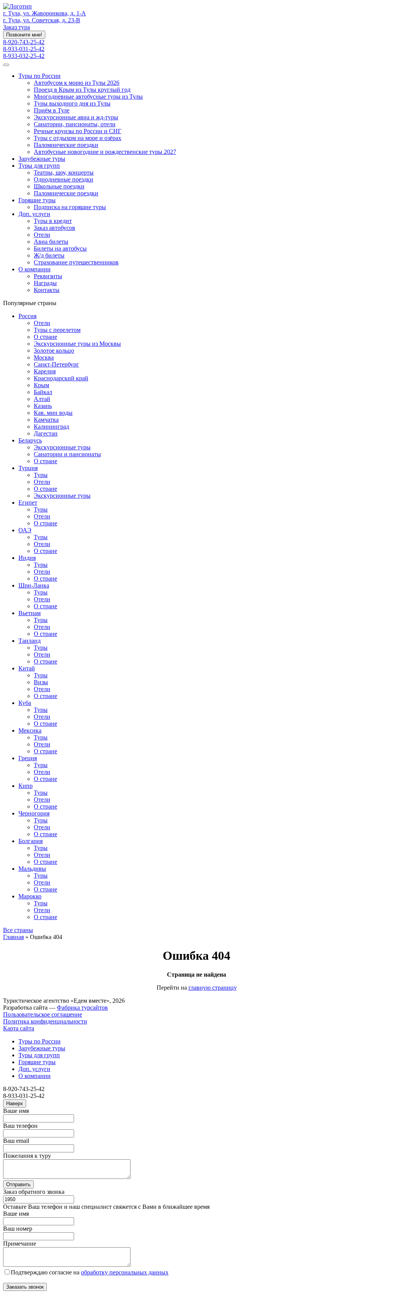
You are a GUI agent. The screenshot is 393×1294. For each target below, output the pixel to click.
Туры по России (39, 76)
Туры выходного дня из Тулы (72, 103)
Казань (43, 406)
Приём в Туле (51, 110)
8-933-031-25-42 (24, 49)
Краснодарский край (61, 378)
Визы (41, 682)
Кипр (25, 785)
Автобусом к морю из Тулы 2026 (76, 82)
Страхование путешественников (76, 262)
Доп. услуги (34, 214)
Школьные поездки (59, 186)
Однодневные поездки (63, 179)
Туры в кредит (53, 221)
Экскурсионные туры (62, 447)
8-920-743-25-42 (24, 42)
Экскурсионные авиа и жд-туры (76, 117)
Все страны (18, 930)
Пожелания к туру (27, 1155)
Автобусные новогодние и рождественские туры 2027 (105, 152)
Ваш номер (17, 1228)
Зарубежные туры (41, 158)
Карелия (45, 371)
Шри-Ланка (33, 585)
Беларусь (30, 440)
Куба (24, 703)
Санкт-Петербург (56, 364)
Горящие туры (37, 200)
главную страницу (212, 987)
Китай (26, 668)
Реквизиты (48, 276)
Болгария (30, 841)
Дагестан (46, 433)
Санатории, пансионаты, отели (75, 124)
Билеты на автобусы (60, 248)
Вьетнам (29, 613)
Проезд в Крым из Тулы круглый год (82, 89)
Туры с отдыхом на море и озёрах (77, 138)
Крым (41, 385)
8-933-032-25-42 (24, 56)
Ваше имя (16, 1110)
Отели (42, 234)
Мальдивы (32, 868)
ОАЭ (24, 530)
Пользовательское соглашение (42, 1014)
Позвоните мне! (24, 35)
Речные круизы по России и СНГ (77, 131)
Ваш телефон (20, 1125)
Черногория (34, 813)
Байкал (43, 392)
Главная (13, 937)
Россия (27, 316)
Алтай (42, 399)
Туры (41, 475)
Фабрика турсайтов (82, 1007)
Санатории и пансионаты (67, 454)
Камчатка (46, 419)
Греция (27, 758)
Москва (44, 357)
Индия (27, 558)
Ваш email (16, 1140)
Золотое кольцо (54, 350)
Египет (27, 502)
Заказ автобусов (54, 227)
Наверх (14, 1103)
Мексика (29, 730)
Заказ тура (16, 27)
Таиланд (29, 640)
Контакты (46, 290)
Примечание (19, 1243)
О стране (45, 336)
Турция (28, 468)
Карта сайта (18, 1028)
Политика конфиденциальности (45, 1021)
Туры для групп (39, 165)
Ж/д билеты (49, 255)
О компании (34, 269)
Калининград (51, 426)
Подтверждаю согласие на (89, 1272)
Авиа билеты (51, 241)
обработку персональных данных (124, 1272)
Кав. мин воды (53, 412)
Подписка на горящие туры (70, 207)
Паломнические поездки (66, 145)
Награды (45, 283)
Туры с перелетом (57, 330)
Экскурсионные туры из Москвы (77, 343)
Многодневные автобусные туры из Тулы (88, 96)
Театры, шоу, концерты (64, 172)
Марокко (29, 896)
